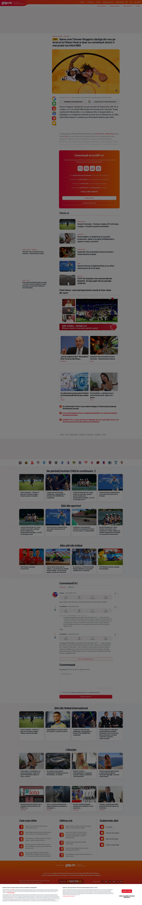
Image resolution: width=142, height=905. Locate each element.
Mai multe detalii (10, 892)
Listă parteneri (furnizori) (69, 896)
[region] (71, 894)
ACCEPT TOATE (127, 891)
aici (12, 898)
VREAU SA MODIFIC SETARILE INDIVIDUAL (127, 896)
